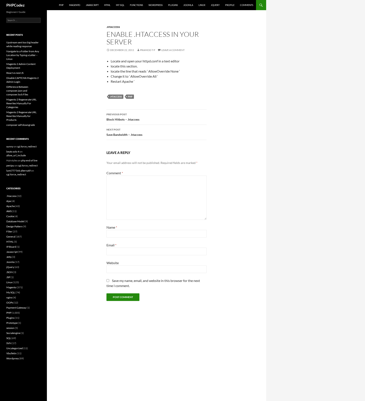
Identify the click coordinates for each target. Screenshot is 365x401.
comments (246, 5)
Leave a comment (173, 50)
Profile (229, 5)
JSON (9, 272)
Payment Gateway (16, 307)
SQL (8, 338)
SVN (8, 343)
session (10, 328)
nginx (9, 297)
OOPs (9, 302)
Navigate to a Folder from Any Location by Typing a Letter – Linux (22, 55)
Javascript (92, 5)
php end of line (29, 160)
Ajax (8, 201)
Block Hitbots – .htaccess (122, 117)
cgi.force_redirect (27, 146)
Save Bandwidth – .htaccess (124, 132)
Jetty (9, 256)
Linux (202, 5)
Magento (74, 5)
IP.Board (11, 246)
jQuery (215, 5)
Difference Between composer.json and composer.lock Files (17, 90)
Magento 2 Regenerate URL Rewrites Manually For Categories (21, 103)
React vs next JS (14, 72)
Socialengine (13, 333)
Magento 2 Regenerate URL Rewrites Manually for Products (21, 116)
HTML (107, 5)
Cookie (10, 216)
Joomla (188, 5)
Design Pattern (14, 226)
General (10, 236)
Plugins (173, 5)
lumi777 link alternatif (18, 170)
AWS (9, 211)
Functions (136, 5)
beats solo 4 (12, 151)
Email (111, 245)
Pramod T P (147, 50)
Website (112, 263)
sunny (9, 146)
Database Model (15, 221)
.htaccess (113, 27)
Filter (9, 231)
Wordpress (12, 358)
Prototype (12, 322)
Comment (114, 173)
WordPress (155, 5)
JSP (8, 277)
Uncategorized (14, 348)
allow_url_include (16, 155)
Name (111, 227)
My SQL (120, 5)
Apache (10, 206)
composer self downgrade (20, 124)
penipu (10, 165)
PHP (61, 5)
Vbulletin (11, 353)
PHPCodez (15, 5)
